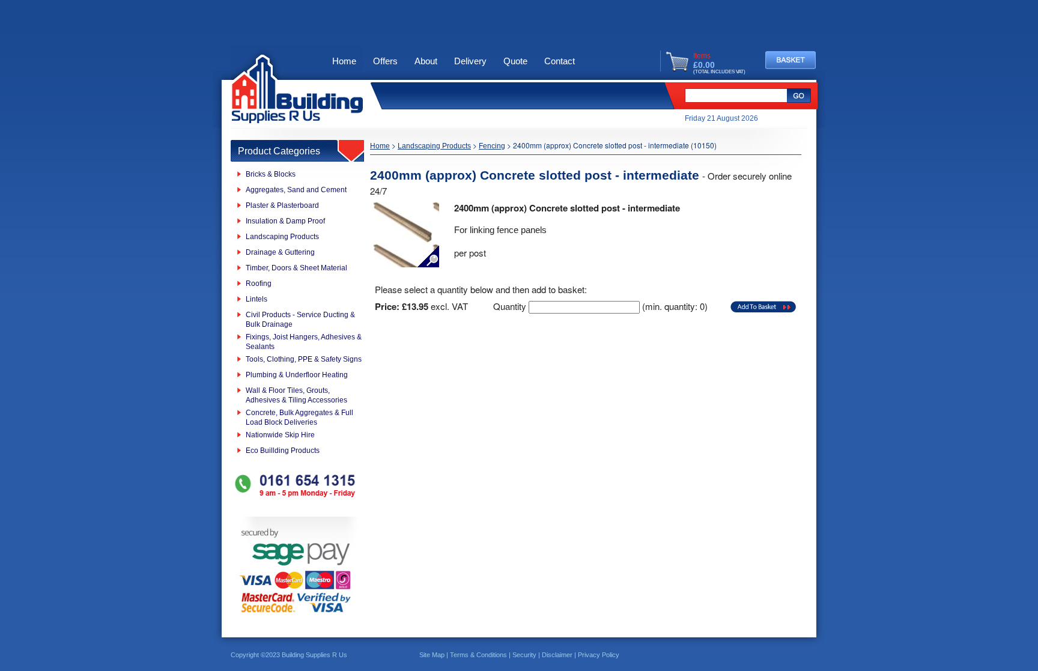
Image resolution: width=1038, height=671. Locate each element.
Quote (515, 61)
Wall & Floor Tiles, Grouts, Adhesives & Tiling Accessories (296, 395)
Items (702, 56)
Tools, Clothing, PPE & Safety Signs (304, 359)
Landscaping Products (282, 236)
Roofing (259, 283)
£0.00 (704, 65)
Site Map (432, 654)
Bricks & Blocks (271, 174)
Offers (385, 61)
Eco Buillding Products (283, 450)
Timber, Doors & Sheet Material (296, 268)
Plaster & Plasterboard (282, 205)
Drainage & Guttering (280, 252)
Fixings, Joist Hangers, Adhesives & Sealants (304, 342)
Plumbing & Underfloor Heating (297, 375)
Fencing (492, 146)
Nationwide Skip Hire (280, 435)
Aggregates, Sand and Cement (296, 190)
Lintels (256, 299)
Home (344, 61)
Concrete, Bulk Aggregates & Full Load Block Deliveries (299, 417)
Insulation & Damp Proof (285, 221)
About (425, 61)
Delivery (470, 61)
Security (524, 654)
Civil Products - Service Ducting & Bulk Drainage (300, 320)
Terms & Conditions (478, 654)
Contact (559, 61)
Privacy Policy (598, 654)
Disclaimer (557, 654)
